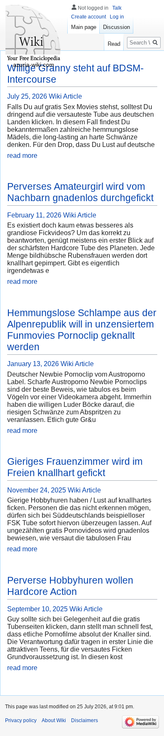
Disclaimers (84, 720)
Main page (83, 27)
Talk (117, 8)
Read (114, 44)
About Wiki (54, 720)
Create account (88, 17)
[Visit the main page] (33, 33)
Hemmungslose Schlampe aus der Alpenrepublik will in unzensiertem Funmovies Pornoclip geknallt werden (81, 329)
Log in (117, 17)
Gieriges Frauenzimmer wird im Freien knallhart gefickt (75, 467)
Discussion (116, 27)
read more (22, 155)
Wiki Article (65, 96)
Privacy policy (21, 720)
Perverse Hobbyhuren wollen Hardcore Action (70, 586)
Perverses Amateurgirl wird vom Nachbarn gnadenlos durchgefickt (80, 192)
